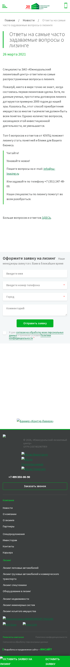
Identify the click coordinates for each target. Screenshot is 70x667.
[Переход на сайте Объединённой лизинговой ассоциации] (30, 624)
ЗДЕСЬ (46, 217)
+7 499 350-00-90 (19, 477)
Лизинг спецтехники (15, 585)
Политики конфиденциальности (30, 337)
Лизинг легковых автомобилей (20, 567)
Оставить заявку (52, 661)
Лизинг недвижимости (16, 599)
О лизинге (8, 520)
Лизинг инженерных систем (19, 605)
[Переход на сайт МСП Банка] (12, 624)
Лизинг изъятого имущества (19, 611)
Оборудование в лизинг (17, 591)
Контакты (8, 546)
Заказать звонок (35, 486)
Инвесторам (10, 540)
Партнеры (8, 526)
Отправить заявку (35, 323)
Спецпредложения (14, 534)
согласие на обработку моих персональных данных (36, 334)
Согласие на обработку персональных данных (25, 641)
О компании (9, 514)
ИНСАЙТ (46, 649)
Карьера (8, 552)
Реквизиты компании (13, 637)
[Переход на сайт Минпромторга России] (31, 618)
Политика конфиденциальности (51, 637)
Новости (8, 508)
